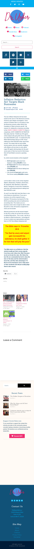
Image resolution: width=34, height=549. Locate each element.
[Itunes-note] (5, 55)
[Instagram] (19, 4)
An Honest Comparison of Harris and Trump (21, 303)
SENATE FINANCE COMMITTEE (16, 130)
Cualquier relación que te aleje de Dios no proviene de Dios (20, 411)
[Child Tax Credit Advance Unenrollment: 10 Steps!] (9, 313)
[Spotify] (13, 55)
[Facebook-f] (11, 4)
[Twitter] (15, 4)
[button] (17, 68)
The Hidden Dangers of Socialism (20, 396)
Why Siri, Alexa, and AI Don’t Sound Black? (19, 404)
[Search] (24, 386)
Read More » (12, 398)
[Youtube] (23, 4)
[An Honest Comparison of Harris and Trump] (22, 298)
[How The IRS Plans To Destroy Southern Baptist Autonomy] (9, 298)
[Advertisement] (17, 465)
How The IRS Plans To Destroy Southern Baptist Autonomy (8, 303)
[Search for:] (17, 42)
